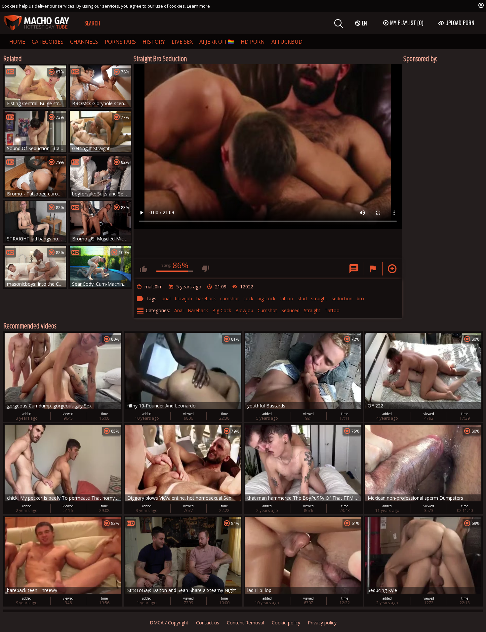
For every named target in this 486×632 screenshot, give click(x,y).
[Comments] (353, 268)
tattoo (286, 298)
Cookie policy (286, 622)
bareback (206, 298)
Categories (47, 41)
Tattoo (332, 310)
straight (319, 298)
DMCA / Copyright (169, 622)
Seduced (290, 310)
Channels (84, 41)
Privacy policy (322, 622)
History (153, 41)
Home (17, 41)
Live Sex (182, 41)
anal (166, 298)
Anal (178, 310)
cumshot (229, 298)
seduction (342, 298)
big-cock (266, 298)
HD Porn (253, 41)
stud (302, 298)
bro (360, 298)
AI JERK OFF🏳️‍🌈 (216, 41)
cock (248, 298)
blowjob (183, 298)
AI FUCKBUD (287, 41)
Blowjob (244, 310)
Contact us (207, 622)
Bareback (198, 310)
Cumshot (267, 310)
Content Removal (245, 622)
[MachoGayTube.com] (36, 23)
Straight (312, 310)
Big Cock (221, 310)
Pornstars (120, 41)
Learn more (198, 6)
